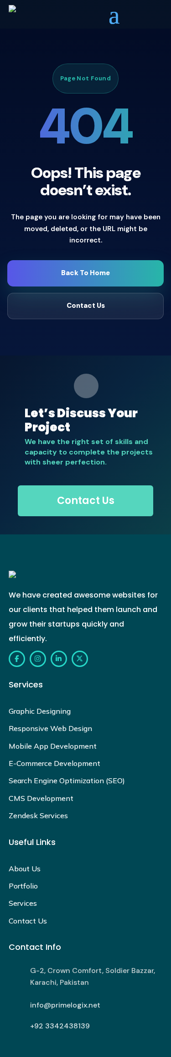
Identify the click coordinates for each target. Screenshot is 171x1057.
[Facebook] (17, 659)
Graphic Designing (40, 711)
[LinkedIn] (59, 659)
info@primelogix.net (65, 1005)
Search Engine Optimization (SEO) (67, 780)
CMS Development (41, 798)
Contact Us (86, 305)
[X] (80, 659)
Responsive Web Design (50, 728)
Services (23, 903)
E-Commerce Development (54, 763)
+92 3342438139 (60, 1026)
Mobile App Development (53, 746)
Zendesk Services (38, 815)
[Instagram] (38, 659)
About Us (25, 868)
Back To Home (85, 272)
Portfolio (23, 885)
